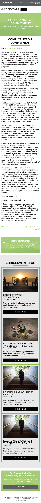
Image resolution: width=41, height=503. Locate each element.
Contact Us (20, 487)
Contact (17, 500)
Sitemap (23, 500)
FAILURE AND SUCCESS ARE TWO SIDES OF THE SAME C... (18, 344)
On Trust (4, 227)
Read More (20, 312)
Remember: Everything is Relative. (18, 393)
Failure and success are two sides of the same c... (18, 441)
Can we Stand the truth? (32, 228)
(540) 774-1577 (16, 481)
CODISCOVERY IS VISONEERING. (12, 296)
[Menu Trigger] (23, 9)
